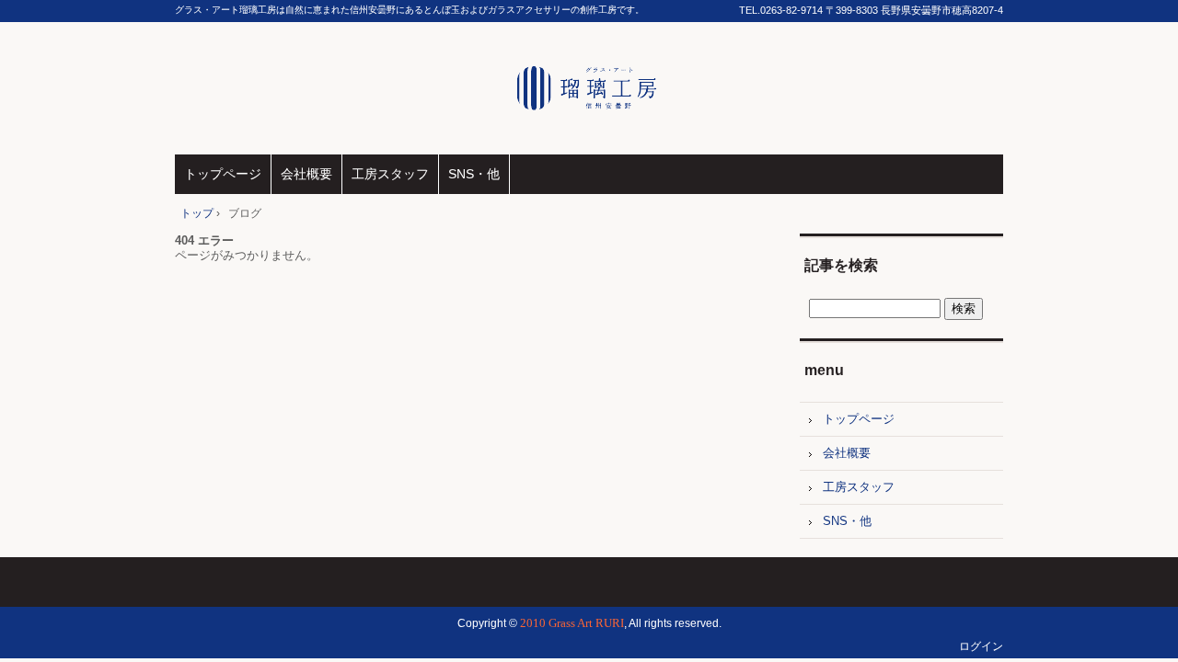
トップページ (222, 173)
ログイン (981, 646)
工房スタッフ (390, 173)
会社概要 (306, 173)
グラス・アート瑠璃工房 (589, 88)
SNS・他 (474, 173)
